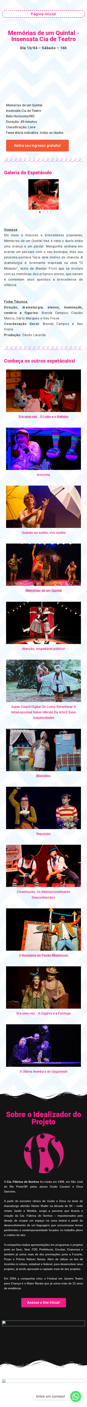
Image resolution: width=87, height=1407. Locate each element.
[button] (8, 194)
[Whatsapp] (75, 1396)
